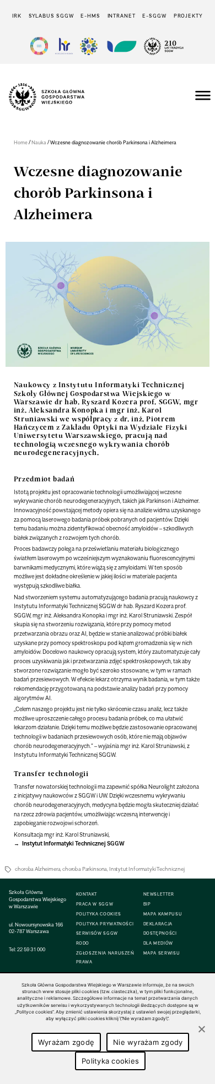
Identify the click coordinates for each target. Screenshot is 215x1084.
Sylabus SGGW (51, 16)
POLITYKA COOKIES (98, 914)
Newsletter (158, 894)
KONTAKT (86, 894)
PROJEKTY (188, 16)
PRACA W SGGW (95, 904)
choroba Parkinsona (84, 869)
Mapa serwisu (161, 953)
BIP (147, 904)
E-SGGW (154, 16)
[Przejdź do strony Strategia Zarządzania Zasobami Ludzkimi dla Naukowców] (64, 46)
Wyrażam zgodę (66, 1042)
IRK (17, 16)
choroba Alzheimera (37, 869)
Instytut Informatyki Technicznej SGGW (73, 843)
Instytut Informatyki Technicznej (147, 869)
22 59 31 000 (31, 949)
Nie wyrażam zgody (147, 1042)
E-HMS (90, 16)
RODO (83, 943)
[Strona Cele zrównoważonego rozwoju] (39, 46)
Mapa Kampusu (162, 914)
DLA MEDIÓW (158, 943)
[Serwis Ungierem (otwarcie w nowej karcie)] (121, 46)
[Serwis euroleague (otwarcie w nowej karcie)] (89, 46)
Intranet (122, 16)
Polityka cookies (110, 1060)
